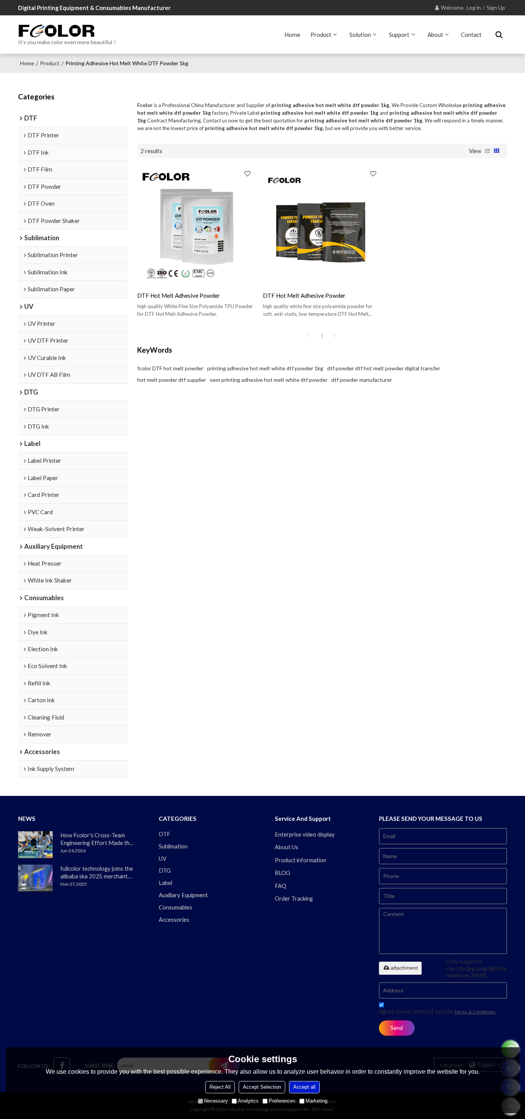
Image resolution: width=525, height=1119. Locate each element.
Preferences (282, 1101)
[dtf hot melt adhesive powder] (196, 225)
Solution (360, 34)
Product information (300, 860)
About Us (286, 846)
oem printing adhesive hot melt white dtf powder (268, 379)
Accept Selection (262, 1087)
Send (396, 1027)
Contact (471, 34)
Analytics (248, 1101)
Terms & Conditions (474, 1012)
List (487, 151)
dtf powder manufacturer (361, 379)
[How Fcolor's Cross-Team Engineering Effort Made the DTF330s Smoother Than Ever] (35, 844)
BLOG (282, 872)
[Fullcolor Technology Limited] (68, 30)
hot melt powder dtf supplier (171, 379)
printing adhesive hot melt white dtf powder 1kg (265, 368)
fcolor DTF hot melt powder (170, 368)
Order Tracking (294, 898)
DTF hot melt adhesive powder (178, 295)
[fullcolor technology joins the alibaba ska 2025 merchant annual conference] (35, 878)
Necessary (216, 1101)
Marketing (316, 1101)
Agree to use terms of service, (437, 1011)
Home (292, 34)
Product (321, 34)
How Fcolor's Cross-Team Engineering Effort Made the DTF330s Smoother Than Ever (96, 839)
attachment (404, 968)
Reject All (220, 1087)
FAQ (280, 885)
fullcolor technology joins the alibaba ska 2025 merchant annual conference (96, 872)
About (435, 34)
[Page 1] (309, 336)
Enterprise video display (305, 834)
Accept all (304, 1087)
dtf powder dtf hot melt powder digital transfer (383, 368)
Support (399, 34)
